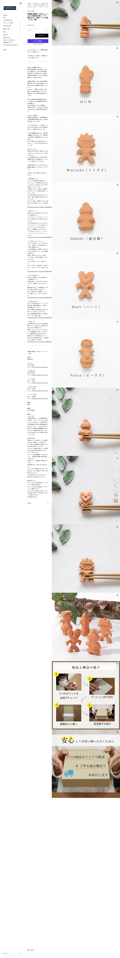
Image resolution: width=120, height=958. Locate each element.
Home (29, 3)
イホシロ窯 (31, 10)
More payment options (38, 44)
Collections (36, 3)
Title (29, 503)
